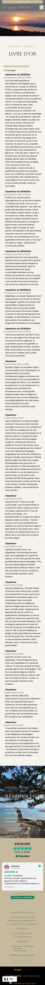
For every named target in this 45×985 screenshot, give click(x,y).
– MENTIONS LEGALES (31, 976)
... (40, 73)
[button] (41, 7)
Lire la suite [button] (8, 887)
